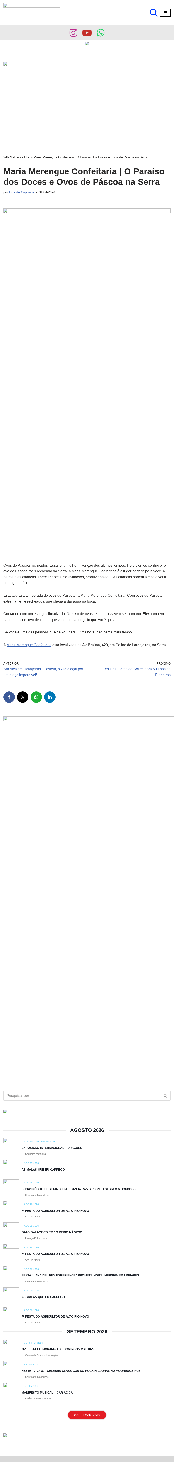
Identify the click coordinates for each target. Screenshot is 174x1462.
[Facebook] (9, 697)
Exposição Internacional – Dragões (52, 1148)
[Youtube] (87, 32)
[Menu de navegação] (165, 13)
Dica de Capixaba (21, 192)
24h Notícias (12, 157)
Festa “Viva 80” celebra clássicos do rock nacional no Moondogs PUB (81, 1371)
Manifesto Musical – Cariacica (47, 1392)
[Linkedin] (50, 697)
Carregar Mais (87, 1415)
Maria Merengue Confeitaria (29, 645)
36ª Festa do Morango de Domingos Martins (58, 1349)
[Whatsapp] (100, 32)
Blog (27, 157)
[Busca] (154, 13)
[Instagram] (73, 32)
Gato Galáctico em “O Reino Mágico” (52, 1232)
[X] (22, 697)
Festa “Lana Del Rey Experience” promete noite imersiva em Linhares (80, 1275)
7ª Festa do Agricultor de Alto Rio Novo (55, 1210)
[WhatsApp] (36, 697)
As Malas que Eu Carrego (43, 1169)
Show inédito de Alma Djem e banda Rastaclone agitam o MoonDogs (79, 1189)
